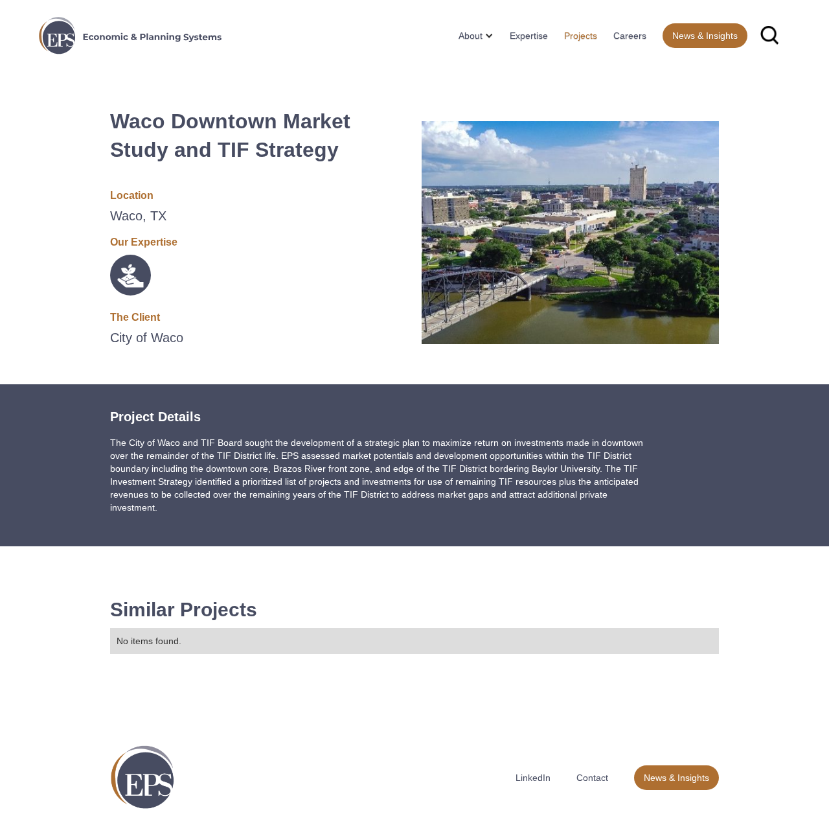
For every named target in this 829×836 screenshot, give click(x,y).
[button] (471, 35)
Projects (580, 35)
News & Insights (705, 35)
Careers (629, 35)
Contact (592, 777)
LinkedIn (533, 777)
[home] (130, 35)
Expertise (529, 35)
